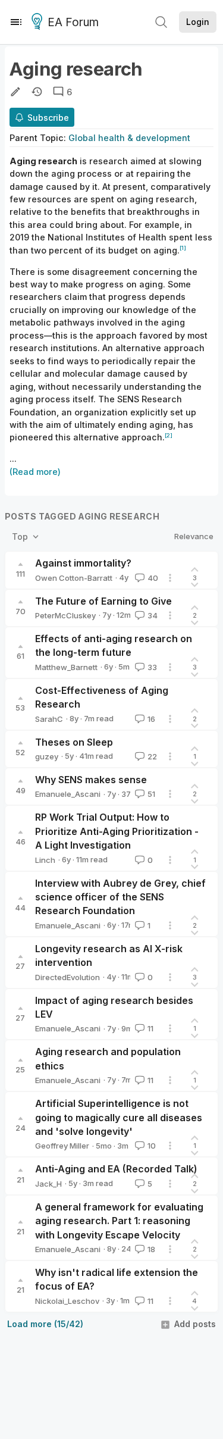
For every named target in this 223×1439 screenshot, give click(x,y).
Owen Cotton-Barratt (73, 578)
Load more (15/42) (45, 1324)
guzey (46, 756)
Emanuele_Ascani (67, 794)
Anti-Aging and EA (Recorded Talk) (116, 1169)
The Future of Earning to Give (103, 601)
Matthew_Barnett (66, 667)
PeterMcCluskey (65, 615)
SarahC (49, 719)
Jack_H (48, 1183)
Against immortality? (83, 563)
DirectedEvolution (67, 977)
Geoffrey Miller (62, 1145)
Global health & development (129, 138)
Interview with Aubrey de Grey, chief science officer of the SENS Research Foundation (120, 897)
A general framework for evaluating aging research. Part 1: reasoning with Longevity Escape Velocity (119, 1221)
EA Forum (73, 22)
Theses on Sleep (74, 742)
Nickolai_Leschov (67, 1301)
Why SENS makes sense (91, 780)
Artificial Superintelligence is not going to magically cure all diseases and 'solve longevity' (118, 1117)
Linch (45, 860)
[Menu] (16, 22)
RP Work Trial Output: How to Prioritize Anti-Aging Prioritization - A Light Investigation (117, 831)
